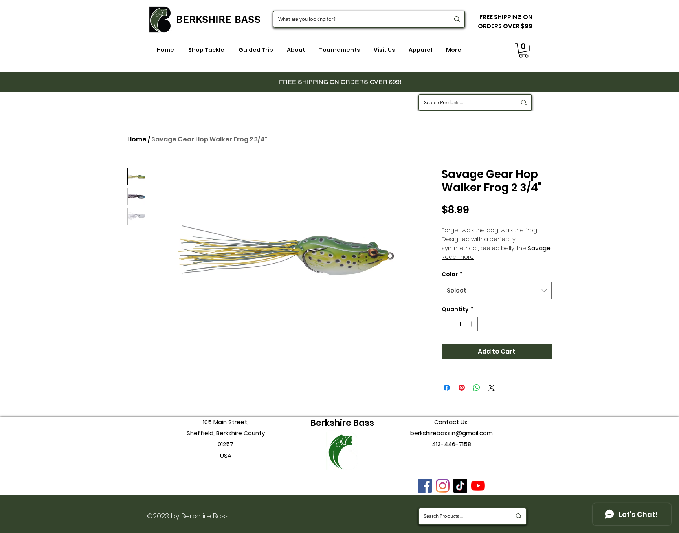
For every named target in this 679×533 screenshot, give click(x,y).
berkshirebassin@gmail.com (451, 433)
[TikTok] (460, 486)
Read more (458, 257)
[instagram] (443, 486)
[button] (523, 50)
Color (452, 274)
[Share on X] (491, 387)
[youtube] (478, 486)
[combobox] (497, 290)
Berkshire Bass (342, 423)
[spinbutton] (460, 324)
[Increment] (472, 324)
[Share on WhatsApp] (476, 387)
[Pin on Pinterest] (461, 387)
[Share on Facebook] (446, 387)
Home (137, 139)
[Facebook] (425, 486)
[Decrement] (448, 324)
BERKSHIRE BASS (218, 19)
